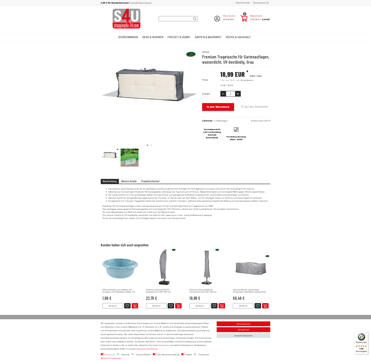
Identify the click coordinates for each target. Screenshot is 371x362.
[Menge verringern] (223, 94)
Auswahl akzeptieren (243, 335)
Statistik (125, 354)
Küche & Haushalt (238, 37)
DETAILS (113, 306)
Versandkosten (247, 80)
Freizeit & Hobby (179, 37)
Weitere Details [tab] (129, 181)
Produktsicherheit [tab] (150, 181)
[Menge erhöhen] (238, 94)
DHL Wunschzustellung (168, 354)
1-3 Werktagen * (221, 120)
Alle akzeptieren (243, 324)
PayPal (189, 354)
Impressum (163, 345)
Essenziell (110, 354)
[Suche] (195, 18)
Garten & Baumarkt (208, 37)
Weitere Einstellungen (111, 358)
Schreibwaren (128, 37)
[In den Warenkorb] (135, 305)
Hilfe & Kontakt (243, 2)
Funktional (204, 354)
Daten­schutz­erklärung (146, 349)
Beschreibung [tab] (110, 181)
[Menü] (366, 333)
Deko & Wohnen (152, 37)
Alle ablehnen (243, 329)
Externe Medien (143, 354)
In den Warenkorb (218, 106)
